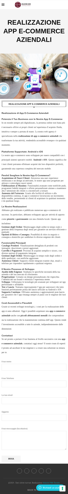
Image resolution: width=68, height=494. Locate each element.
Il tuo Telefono (8, 378)
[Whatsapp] (57, 4)
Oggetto (5, 412)
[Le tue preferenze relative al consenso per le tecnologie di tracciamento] (62, 488)
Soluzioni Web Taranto (51, 483)
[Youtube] (50, 4)
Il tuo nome (6, 362)
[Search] (64, 4)
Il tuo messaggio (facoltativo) (15, 429)
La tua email (7, 395)
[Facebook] (47, 4)
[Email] (53, 4)
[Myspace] (60, 4)
